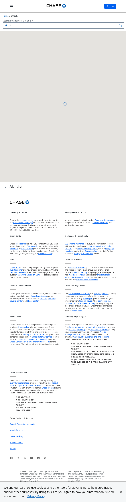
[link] (11, 458)
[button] (121, 492)
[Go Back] (5, 186)
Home (6, 16)
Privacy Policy (36, 496)
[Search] (120, 25)
